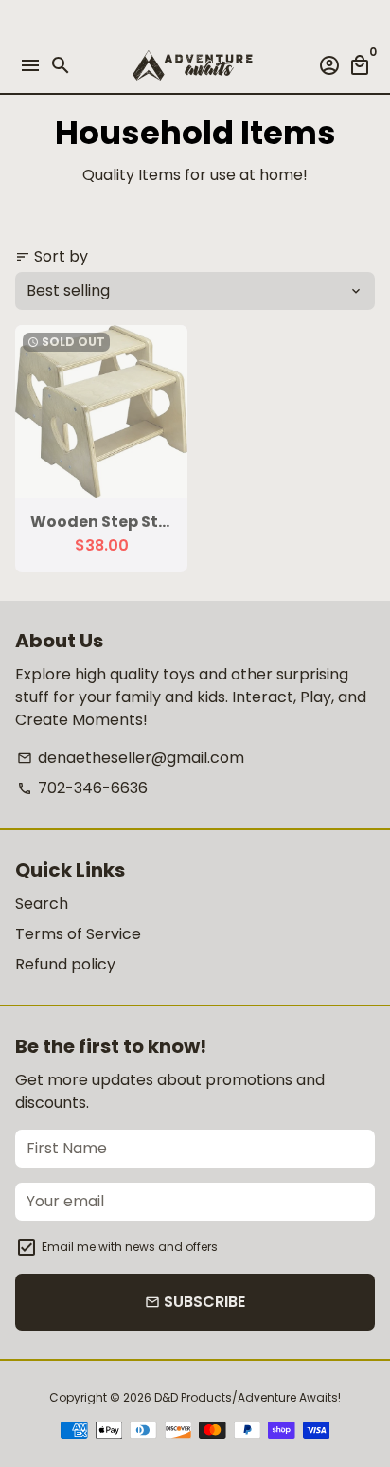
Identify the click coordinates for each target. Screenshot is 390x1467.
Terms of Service (78, 934)
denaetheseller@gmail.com (130, 758)
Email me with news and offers (130, 1247)
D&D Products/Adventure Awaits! (247, 1397)
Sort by (51, 256)
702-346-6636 (82, 788)
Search (41, 904)
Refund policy (65, 964)
